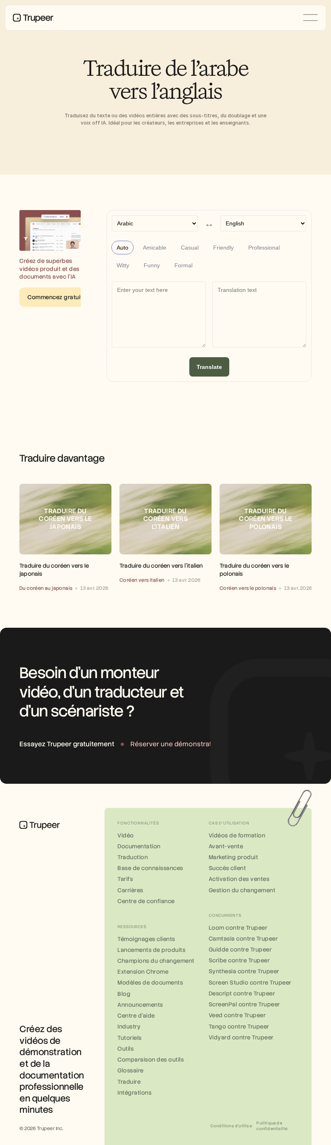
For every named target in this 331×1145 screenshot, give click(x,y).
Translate (209, 367)
